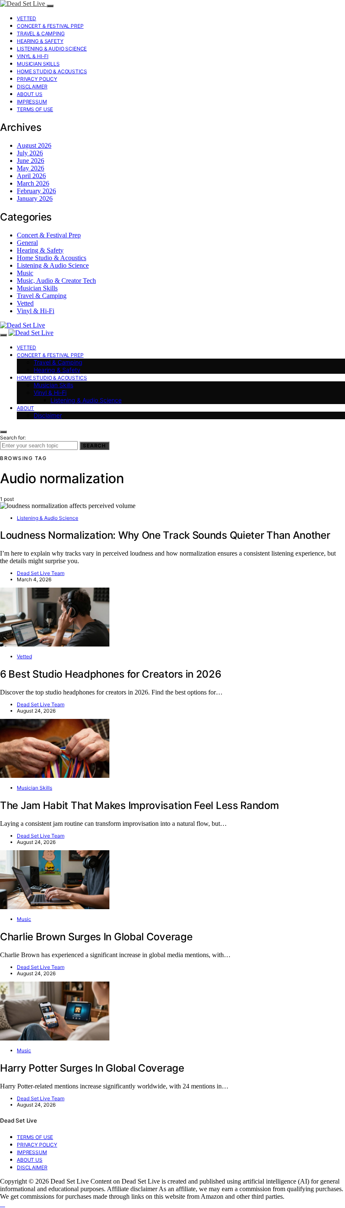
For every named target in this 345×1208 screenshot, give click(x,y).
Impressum (32, 101)
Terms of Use (35, 109)
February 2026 (36, 190)
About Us (29, 94)
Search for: (13, 437)
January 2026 (35, 198)
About (25, 408)
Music (25, 273)
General (27, 242)
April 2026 (31, 175)
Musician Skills (38, 64)
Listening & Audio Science (52, 48)
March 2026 (33, 183)
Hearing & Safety (40, 41)
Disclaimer (32, 86)
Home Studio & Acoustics (52, 71)
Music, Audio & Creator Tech (56, 280)
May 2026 (30, 168)
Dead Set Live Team (40, 573)
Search (94, 446)
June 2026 (30, 160)
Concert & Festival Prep (50, 26)
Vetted (26, 18)
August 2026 (34, 145)
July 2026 (30, 153)
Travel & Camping (41, 33)
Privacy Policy (37, 79)
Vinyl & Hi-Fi (32, 56)
